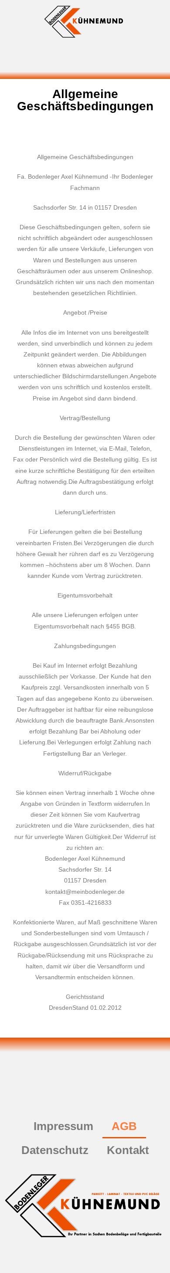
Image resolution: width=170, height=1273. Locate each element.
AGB (124, 1126)
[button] (84, 60)
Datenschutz (54, 1150)
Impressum (63, 1126)
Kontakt (128, 1150)
